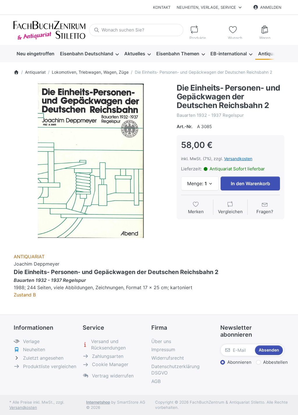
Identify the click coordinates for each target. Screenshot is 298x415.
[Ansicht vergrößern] (91, 161)
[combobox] (136, 30)
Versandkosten (238, 158)
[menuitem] (35, 53)
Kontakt (162, 7)
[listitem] (91, 161)
